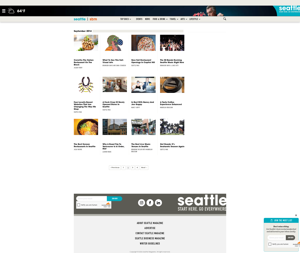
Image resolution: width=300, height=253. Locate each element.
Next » (144, 168)
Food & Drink (159, 19)
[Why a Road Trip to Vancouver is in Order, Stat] (116, 136)
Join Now (114, 198)
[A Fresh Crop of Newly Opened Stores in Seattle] (116, 94)
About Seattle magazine (150, 223)
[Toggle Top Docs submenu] (130, 19)
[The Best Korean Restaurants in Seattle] (87, 135)
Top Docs (124, 19)
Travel (173, 19)
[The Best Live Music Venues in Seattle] (144, 136)
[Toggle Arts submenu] (186, 19)
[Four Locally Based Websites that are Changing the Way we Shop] (87, 95)
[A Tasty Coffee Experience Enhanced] (173, 93)
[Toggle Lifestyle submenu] (199, 19)
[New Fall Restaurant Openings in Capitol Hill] (144, 51)
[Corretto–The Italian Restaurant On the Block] (87, 52)
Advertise (149, 228)
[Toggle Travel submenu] (177, 19)
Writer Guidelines (150, 243)
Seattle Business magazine (150, 238)
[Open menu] (4, 11)
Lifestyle (193, 19)
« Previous (115, 168)
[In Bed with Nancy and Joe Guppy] (144, 93)
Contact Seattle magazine (150, 233)
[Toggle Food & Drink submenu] (167, 19)
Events (139, 19)
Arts (183, 19)
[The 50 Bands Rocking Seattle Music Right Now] (173, 51)
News (147, 19)
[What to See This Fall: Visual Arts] (116, 51)
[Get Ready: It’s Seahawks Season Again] (173, 135)
